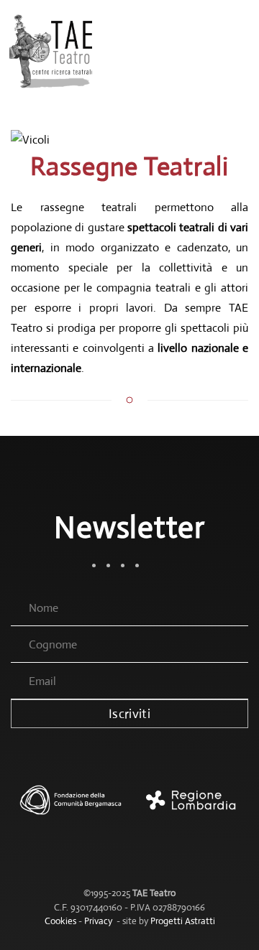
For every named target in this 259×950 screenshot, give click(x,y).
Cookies (60, 921)
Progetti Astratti (182, 921)
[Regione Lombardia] (189, 807)
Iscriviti (129, 714)
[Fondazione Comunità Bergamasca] (70, 807)
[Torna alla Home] (52, 50)
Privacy (98, 921)
